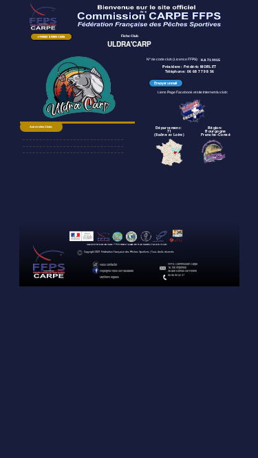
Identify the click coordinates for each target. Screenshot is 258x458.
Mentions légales (109, 277)
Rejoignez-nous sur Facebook (116, 270)
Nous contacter (108, 264)
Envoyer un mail (165, 83)
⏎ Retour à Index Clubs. (51, 36)
